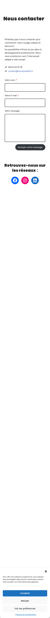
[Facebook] (15, 180)
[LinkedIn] (35, 180)
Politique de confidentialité (25, 615)
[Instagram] (25, 180)
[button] (45, 571)
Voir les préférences (25, 608)
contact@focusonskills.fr (20, 71)
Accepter (25, 593)
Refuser (25, 600)
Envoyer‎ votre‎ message (30, 147)
